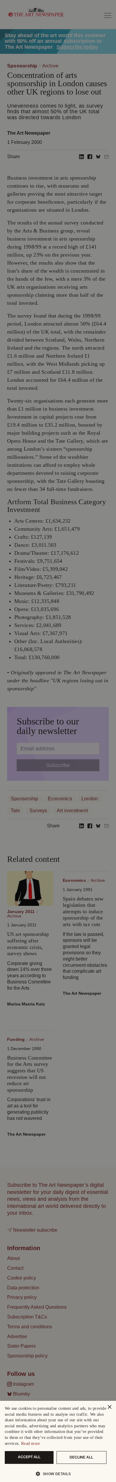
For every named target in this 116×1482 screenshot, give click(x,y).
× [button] (109, 1407)
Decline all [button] (81, 1457)
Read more (30, 1443)
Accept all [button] (29, 1457)
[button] (55, 1473)
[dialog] (58, 1441)
